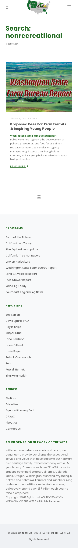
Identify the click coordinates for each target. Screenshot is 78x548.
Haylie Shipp (13, 327)
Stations (11, 398)
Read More (18, 166)
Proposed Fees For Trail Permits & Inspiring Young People (38, 126)
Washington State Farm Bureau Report (31, 268)
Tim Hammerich (16, 376)
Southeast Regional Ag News (24, 292)
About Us (11, 423)
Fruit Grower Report (18, 280)
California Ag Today (19, 243)
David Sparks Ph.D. (17, 321)
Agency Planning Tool (20, 410)
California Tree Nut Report (23, 255)
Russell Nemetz (16, 369)
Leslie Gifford (14, 345)
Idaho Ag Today (16, 286)
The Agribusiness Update (22, 249)
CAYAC (10, 416)
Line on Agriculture (18, 262)
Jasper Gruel (14, 333)
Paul (8, 363)
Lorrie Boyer (13, 351)
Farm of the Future (18, 237)
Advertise (12, 404)
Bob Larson (13, 315)
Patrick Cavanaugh (18, 357)
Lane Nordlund (15, 339)
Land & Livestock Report (21, 274)
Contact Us (13, 429)
